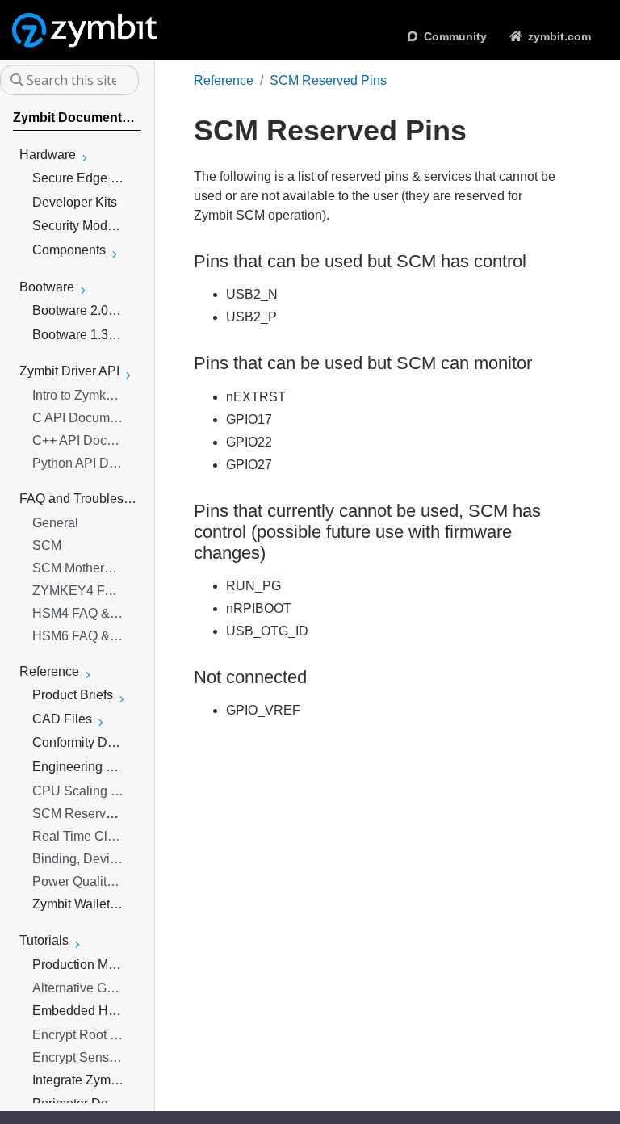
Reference (223, 80)
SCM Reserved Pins (328, 80)
